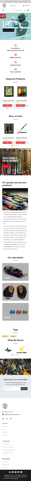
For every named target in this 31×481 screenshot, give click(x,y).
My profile (5, 462)
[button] (2, 37)
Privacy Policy (6, 444)
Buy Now (7, 33)
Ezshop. (16, 478)
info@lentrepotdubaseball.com (12, 414)
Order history (5, 464)
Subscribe (24, 389)
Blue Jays (5, 336)
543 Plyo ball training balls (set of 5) (13, 101)
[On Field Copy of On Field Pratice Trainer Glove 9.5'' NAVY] (9, 129)
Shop (3, 429)
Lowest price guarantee (8, 450)
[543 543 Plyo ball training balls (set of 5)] (9, 91)
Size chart (4, 435)
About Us (4, 426)
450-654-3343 (8, 412)
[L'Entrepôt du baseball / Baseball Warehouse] (4, 7)
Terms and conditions (7, 447)
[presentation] (1, 92)
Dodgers (13, 336)
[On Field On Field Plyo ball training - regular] (22, 91)
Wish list (4, 467)
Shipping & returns (7, 453)
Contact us (5, 432)
